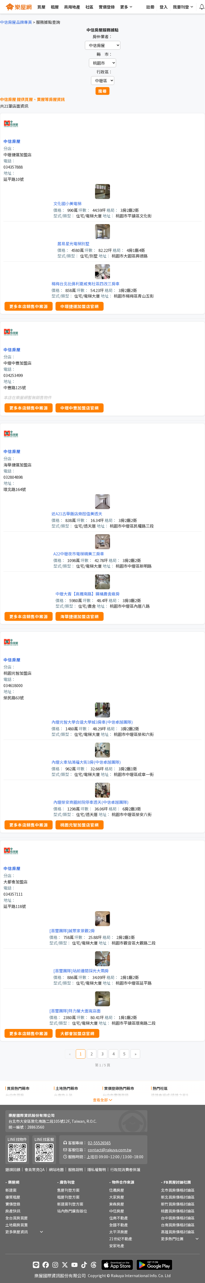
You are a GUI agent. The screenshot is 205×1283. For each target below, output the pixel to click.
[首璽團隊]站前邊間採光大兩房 (81, 970)
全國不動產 (118, 1224)
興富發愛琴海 (162, 1102)
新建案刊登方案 (70, 1204)
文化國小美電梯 (67, 203)
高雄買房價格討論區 (178, 1231)
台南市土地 (63, 1095)
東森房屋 (116, 1204)
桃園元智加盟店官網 (79, 825)
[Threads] (93, 1265)
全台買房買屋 (16, 1217)
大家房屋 (116, 1197)
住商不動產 (118, 1217)
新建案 (11, 1190)
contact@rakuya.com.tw (109, 1149)
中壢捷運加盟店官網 (79, 306)
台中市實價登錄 (115, 1095)
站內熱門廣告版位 (72, 1211)
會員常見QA (35, 1169)
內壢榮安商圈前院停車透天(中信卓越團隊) (90, 802)
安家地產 (116, 1245)
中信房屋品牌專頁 (16, 22)
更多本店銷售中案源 (28, 306)
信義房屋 (116, 1190)
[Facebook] (45, 1265)
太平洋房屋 (118, 1231)
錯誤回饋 (12, 1169)
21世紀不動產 (120, 1238)
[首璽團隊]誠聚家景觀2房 (72, 930)
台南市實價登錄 (115, 1102)
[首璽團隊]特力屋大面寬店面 (75, 1010)
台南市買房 (14, 1102)
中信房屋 (12, 141)
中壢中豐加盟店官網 (79, 408)
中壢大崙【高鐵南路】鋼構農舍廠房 (88, 593)
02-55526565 (99, 1142)
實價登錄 (12, 1204)
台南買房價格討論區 (178, 1224)
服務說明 (75, 1169)
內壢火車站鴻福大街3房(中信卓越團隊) (86, 762)
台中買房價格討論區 (178, 1217)
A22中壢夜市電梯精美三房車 (78, 553)
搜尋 (102, 91)
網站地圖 (56, 1169)
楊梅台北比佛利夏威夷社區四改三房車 (86, 283)
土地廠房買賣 (16, 1224)
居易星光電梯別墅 (73, 243)
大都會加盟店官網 (77, 1033)
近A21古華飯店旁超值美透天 (77, 513)
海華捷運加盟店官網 (79, 616)
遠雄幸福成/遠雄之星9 (169, 1095)
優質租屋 (12, 1197)
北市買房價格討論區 (178, 1190)
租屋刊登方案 (68, 1197)
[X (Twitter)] (65, 1265)
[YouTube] (74, 1265)
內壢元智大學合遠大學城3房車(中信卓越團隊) (92, 722)
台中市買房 (14, 1095)
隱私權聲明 (96, 1169)
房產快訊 (12, 1211)
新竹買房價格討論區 (178, 1204)
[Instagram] (55, 1265)
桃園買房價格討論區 (178, 1211)
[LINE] (36, 1265)
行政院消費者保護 (125, 1169)
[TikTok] (84, 1265)
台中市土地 (63, 1102)
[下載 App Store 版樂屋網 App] (117, 1264)
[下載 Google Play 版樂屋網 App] (154, 1264)
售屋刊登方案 (68, 1190)
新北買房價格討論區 (178, 1197)
